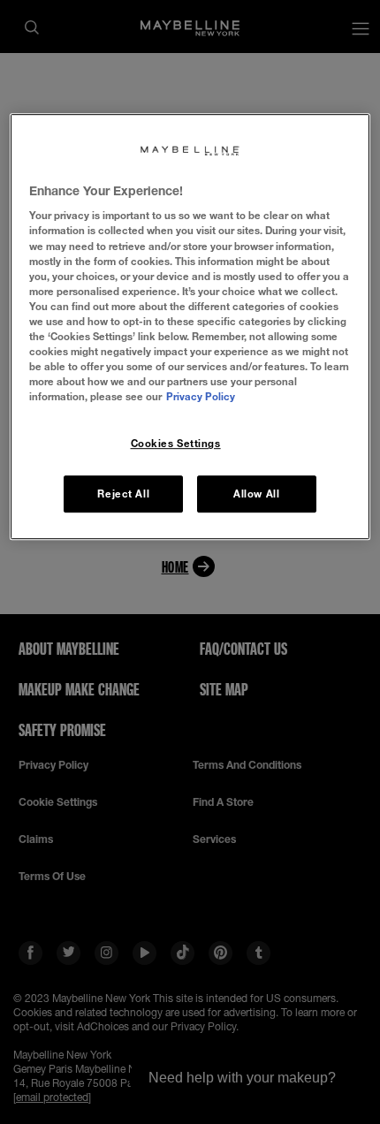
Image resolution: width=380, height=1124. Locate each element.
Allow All (256, 493)
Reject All (123, 493)
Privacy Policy (200, 396)
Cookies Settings (176, 443)
